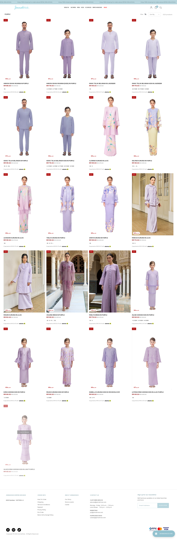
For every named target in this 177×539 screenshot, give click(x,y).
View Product (27, 534)
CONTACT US (94, 495)
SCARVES (88, 7)
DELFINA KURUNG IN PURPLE (142, 161)
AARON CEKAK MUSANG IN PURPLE (16, 83)
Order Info (41, 495)
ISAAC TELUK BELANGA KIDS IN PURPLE (60, 161)
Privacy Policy (41, 509)
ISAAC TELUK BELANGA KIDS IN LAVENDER (147, 83)
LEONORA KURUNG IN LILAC (14, 238)
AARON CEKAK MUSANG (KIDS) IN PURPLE (61, 83)
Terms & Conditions (43, 504)
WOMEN (73, 7)
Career (67, 504)
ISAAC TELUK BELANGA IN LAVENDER (102, 83)
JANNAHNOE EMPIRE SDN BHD (16, 495)
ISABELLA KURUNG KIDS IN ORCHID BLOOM (104, 392)
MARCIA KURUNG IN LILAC (141, 238)
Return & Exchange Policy (45, 515)
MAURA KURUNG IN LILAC (13, 315)
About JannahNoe (72, 495)
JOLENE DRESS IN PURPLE (55, 315)
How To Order (41, 499)
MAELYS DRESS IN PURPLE (98, 315)
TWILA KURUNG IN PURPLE (55, 238)
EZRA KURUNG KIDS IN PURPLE (14, 392)
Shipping (40, 502)
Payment (40, 507)
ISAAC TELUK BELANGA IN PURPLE (16, 161)
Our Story (68, 499)
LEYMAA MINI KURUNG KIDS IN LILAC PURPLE (148, 392)
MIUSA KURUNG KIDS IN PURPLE (57, 392)
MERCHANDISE (97, 7)
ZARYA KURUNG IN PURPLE (98, 238)
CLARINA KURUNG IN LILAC (98, 161)
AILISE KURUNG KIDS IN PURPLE (143, 315)
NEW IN (66, 7)
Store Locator (69, 502)
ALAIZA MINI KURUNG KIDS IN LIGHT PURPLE (19, 469)
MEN (78, 7)
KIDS (82, 7)
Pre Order (40, 512)
